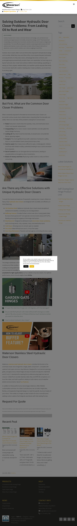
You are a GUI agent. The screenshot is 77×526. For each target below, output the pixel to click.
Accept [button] (31, 266)
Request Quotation (10, 11)
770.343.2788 (23, 11)
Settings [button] (26, 266)
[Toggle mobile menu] (74, 4)
